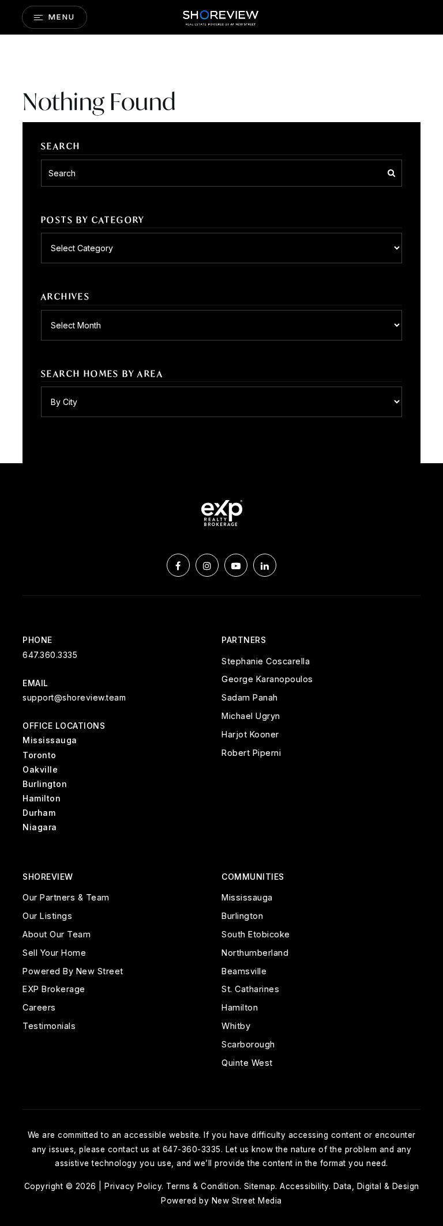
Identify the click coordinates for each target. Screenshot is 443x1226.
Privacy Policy (133, 1186)
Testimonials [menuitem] (49, 1026)
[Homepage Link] (221, 16)
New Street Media (247, 1200)
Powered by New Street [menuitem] (72, 971)
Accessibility (304, 1186)
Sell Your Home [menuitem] (54, 953)
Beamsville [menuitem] (244, 971)
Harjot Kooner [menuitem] (250, 734)
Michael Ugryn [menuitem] (251, 716)
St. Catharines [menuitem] (250, 989)
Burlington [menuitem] (242, 916)
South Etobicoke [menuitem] (256, 934)
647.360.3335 (49, 655)
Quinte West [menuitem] (247, 1063)
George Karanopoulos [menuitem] (267, 679)
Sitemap (260, 1186)
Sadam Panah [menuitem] (250, 697)
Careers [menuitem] (39, 1007)
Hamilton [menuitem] (240, 1007)
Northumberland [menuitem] (255, 953)
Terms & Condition (202, 1186)
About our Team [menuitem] (56, 934)
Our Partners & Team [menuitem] (66, 897)
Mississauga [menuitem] (247, 897)
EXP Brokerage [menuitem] (53, 989)
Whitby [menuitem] (236, 1026)
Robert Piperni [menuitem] (251, 753)
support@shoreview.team (74, 697)
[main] (221, 231)
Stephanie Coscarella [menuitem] (266, 661)
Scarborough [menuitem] (248, 1044)
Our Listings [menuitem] (47, 916)
